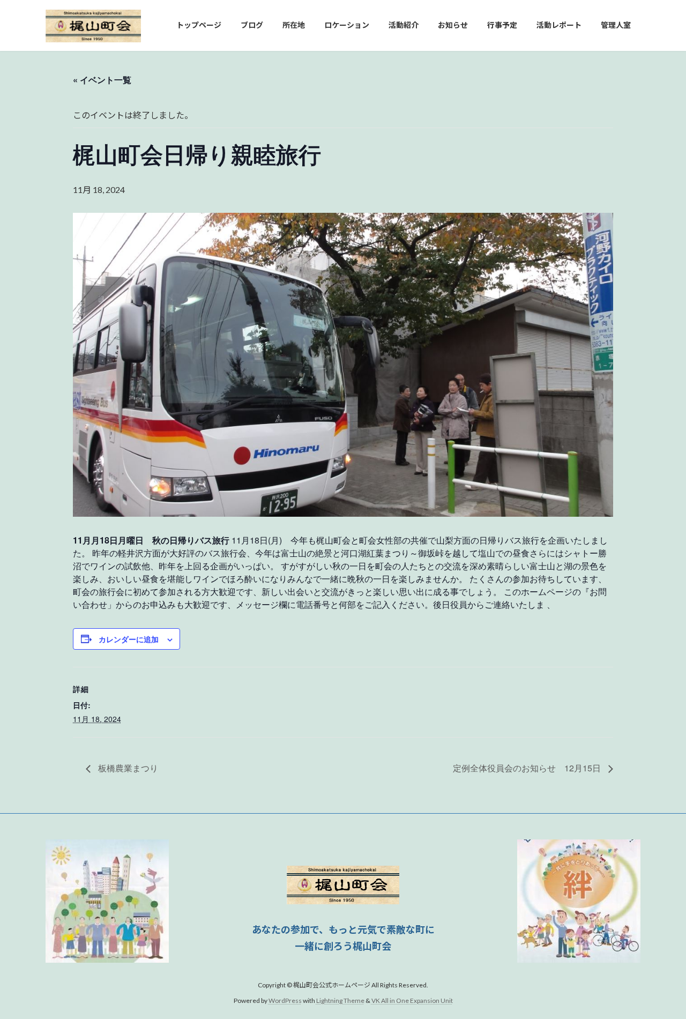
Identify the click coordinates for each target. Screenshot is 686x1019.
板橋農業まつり (127, 768)
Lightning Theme (340, 1000)
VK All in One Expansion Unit (412, 1000)
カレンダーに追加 (129, 639)
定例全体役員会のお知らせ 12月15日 (528, 768)
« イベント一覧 (102, 79)
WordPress (285, 1000)
